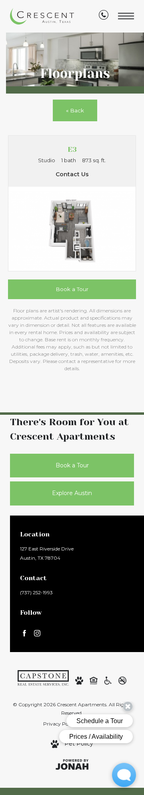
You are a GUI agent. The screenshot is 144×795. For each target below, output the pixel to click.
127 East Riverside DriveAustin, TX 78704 (47, 553)
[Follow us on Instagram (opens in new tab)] (37, 633)
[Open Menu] (126, 16)
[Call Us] (103, 16)
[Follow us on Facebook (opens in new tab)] (24, 633)
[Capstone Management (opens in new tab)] (43, 677)
